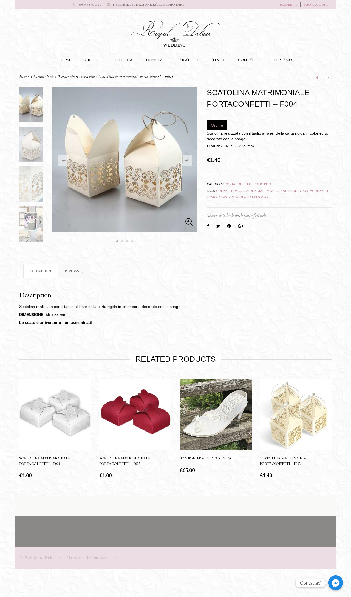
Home (24, 76)
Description (40, 271)
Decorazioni (43, 76)
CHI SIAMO (281, 59)
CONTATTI (248, 59)
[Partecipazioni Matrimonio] (175, 36)
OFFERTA (154, 59)
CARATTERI (187, 59)
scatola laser (219, 197)
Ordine (217, 125)
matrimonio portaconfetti (304, 190)
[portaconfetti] (124, 159)
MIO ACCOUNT (316, 4)
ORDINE (92, 59)
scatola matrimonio (250, 197)
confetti (224, 190)
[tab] (40, 271)
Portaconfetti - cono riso (76, 76)
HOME (65, 59)
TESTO (218, 59)
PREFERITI (289, 4)
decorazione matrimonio (255, 190)
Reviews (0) (74, 271)
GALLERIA (123, 59)
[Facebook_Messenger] (335, 582)
